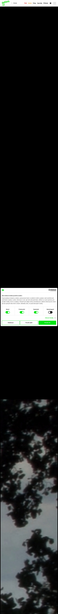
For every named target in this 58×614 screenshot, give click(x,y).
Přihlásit (45, 3)
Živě (25, 3)
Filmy (34, 3)
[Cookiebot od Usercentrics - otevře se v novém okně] (49, 290)
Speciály (39, 3)
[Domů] (6, 3)
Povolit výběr (29, 322)
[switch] (22, 312)
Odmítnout (10, 322)
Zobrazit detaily (49, 317)
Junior (30, 3)
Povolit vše (47, 322)
